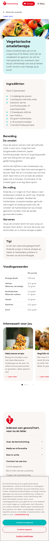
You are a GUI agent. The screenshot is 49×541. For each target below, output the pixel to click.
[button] (22, 384)
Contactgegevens (14, 466)
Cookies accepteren (24, 522)
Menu (42, 4)
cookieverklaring (22, 514)
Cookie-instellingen (24, 536)
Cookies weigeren (24, 529)
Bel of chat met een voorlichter (19, 471)
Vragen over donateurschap (18, 475)
